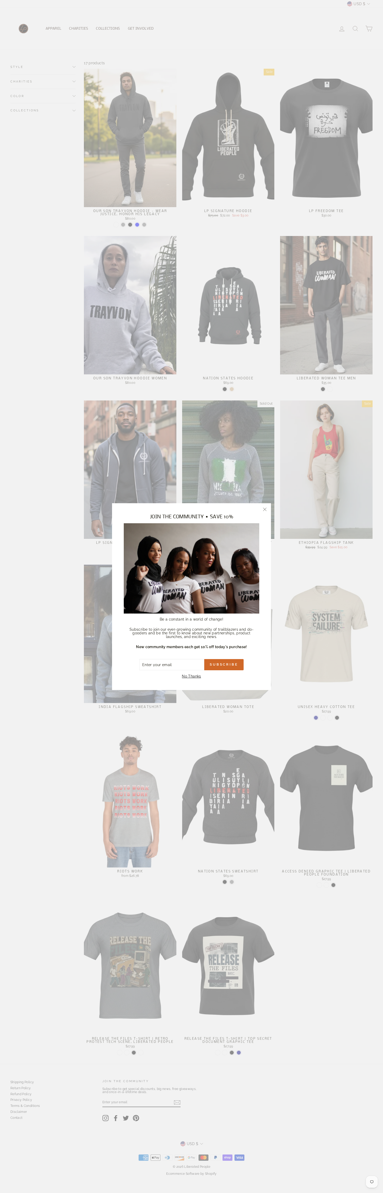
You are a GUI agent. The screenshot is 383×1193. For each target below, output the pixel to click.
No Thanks (191, 676)
